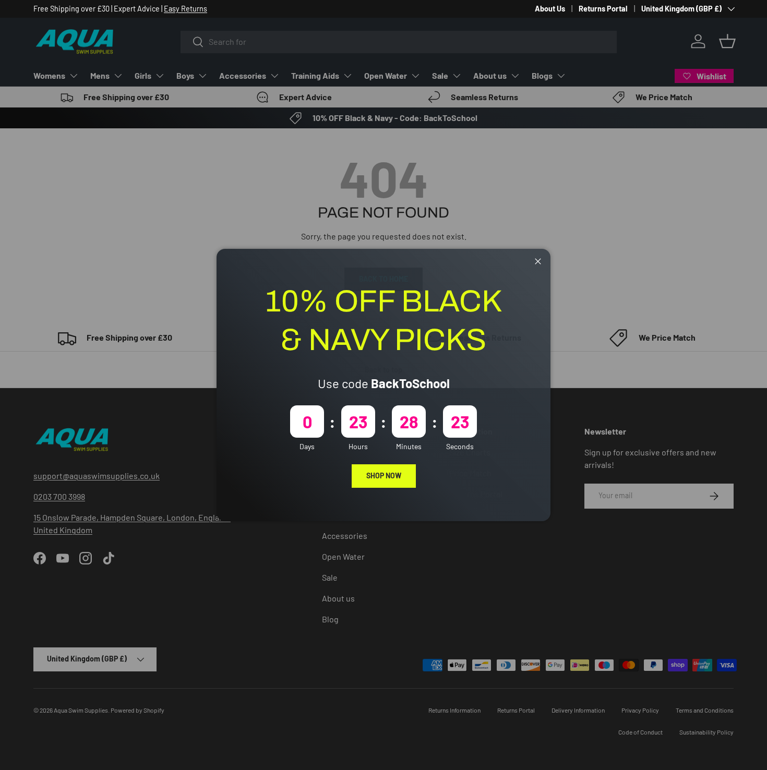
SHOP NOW (383, 475)
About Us (550, 8)
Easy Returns (185, 8)
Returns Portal (603, 8)
